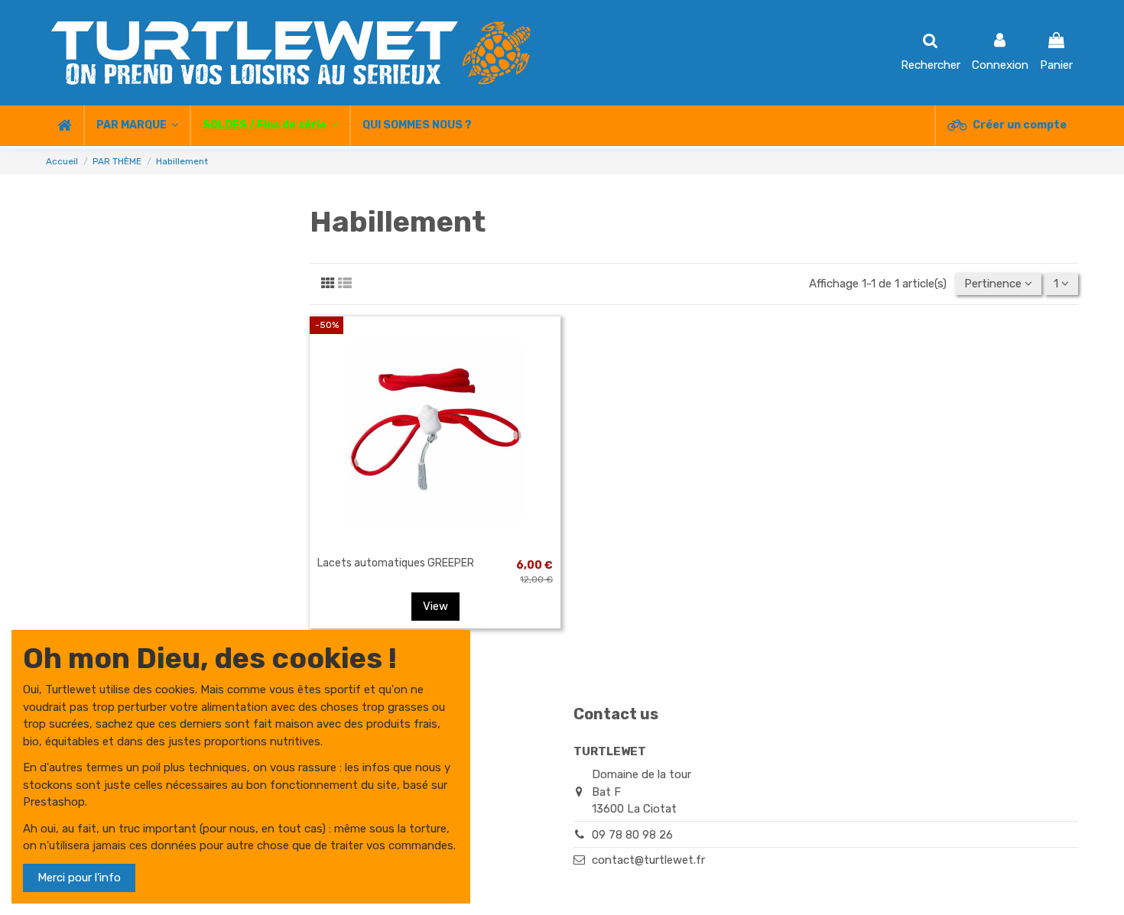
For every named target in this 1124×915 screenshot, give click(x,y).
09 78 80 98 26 (632, 835)
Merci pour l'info (79, 877)
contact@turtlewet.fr (648, 860)
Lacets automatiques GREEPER (395, 562)
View (435, 606)
